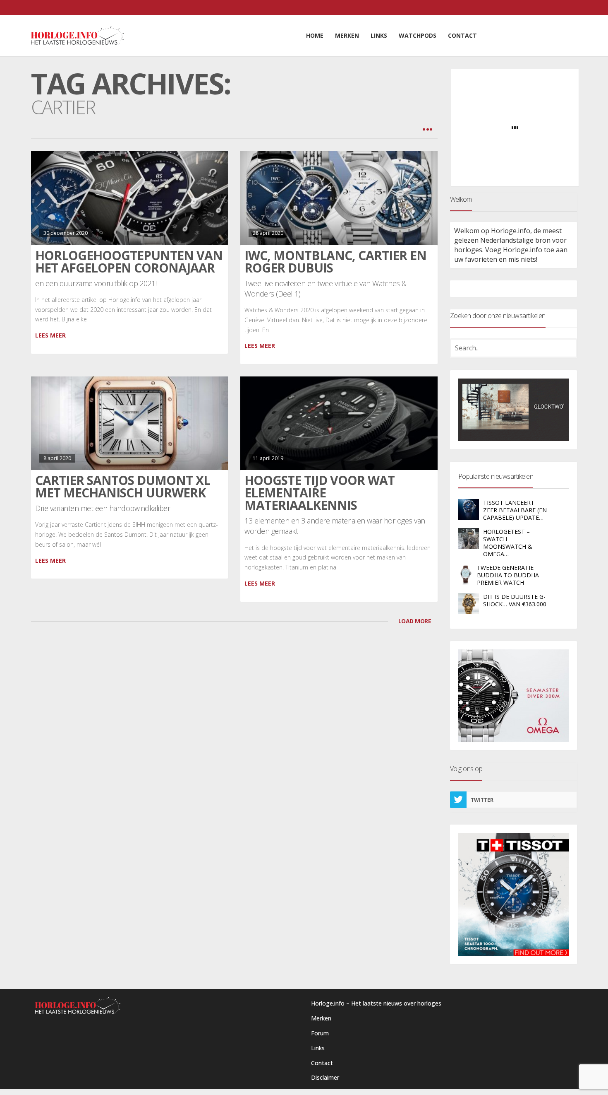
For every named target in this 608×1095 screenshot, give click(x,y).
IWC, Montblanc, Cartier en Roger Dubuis (335, 261)
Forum (320, 1033)
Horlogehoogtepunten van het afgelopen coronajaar (129, 261)
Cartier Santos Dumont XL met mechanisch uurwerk (122, 486)
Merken (321, 1018)
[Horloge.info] (77, 35)
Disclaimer (325, 1077)
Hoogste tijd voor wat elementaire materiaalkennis (319, 493)
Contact (322, 1063)
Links (318, 1048)
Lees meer (50, 335)
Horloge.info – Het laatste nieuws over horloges (376, 1003)
